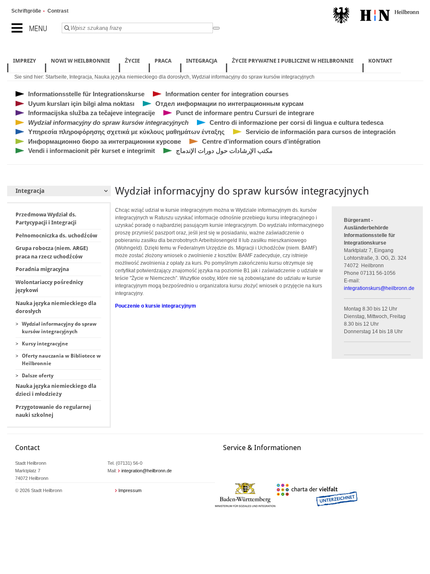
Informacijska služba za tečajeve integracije (91, 112)
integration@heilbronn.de (146, 470)
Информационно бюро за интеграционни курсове (104, 141)
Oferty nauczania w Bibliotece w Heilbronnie (61, 359)
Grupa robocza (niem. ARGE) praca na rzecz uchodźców (52, 252)
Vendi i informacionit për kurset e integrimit (91, 150)
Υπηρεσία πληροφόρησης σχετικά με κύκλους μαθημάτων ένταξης (126, 131)
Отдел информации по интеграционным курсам (229, 103)
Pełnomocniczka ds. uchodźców (56, 235)
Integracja (80, 77)
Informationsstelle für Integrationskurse (86, 93)
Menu (38, 28)
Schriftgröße (26, 11)
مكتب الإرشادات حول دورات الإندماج (224, 150)
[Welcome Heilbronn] (376, 16)
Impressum (130, 490)
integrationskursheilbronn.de (379, 288)
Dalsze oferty (37, 376)
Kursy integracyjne (45, 344)
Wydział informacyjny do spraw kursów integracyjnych (253, 77)
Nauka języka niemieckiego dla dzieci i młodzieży (56, 390)
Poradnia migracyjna (42, 269)
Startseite (56, 77)
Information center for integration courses (226, 93)
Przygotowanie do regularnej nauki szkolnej (53, 411)
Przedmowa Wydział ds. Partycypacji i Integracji (46, 218)
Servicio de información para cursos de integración (321, 131)
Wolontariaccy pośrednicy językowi (49, 286)
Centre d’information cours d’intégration (261, 141)
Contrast (57, 11)
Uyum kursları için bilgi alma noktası (81, 103)
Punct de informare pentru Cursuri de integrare (245, 112)
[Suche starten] (216, 28)
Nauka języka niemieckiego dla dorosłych (141, 77)
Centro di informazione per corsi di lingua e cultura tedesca (296, 122)
